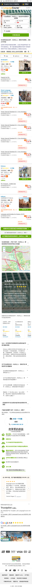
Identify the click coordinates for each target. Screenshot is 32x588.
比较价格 (3, 51)
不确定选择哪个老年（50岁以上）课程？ (13, 410)
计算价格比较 (16, 35)
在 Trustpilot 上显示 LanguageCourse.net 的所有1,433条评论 (16, 515)
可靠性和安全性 (7, 581)
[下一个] (30, 51)
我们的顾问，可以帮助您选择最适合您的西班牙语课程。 (16, 413)
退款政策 (11, 575)
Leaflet (21, 270)
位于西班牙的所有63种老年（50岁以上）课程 (15, 236)
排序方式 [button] (17, 56)
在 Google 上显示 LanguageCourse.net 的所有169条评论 (15, 526)
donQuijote (5, 336)
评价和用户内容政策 (22, 578)
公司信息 (13, 578)
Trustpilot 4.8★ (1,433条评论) (11, 4)
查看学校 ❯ (25, 72)
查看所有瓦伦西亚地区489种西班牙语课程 (15, 228)
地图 (25, 51)
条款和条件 (5, 575)
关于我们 (27, 575)
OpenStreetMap (27, 270)
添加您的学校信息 (23, 581)
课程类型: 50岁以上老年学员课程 (14, 51)
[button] (1, 1)
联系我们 (6, 578)
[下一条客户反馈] (28, 488)
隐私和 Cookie (19, 575)
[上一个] (1, 51)
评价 (29, 51)
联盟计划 (15, 581)
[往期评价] (3, 488)
